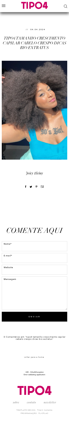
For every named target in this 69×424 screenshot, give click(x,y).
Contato (31, 402)
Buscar (65, 6)
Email (42, 186)
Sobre (16, 402)
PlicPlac (43, 413)
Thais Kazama (45, 410)
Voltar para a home (34, 357)
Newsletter (50, 402)
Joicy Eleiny (34, 173)
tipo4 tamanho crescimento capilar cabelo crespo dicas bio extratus (34, 43)
